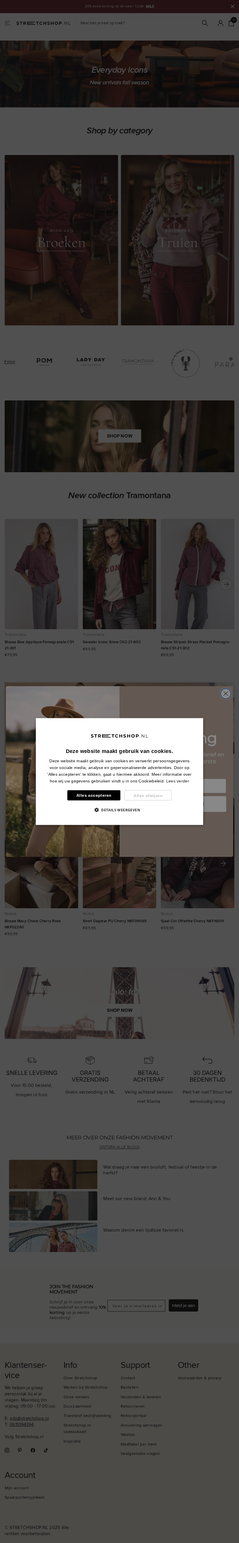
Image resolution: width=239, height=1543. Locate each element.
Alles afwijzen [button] (148, 795)
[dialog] (119, 771)
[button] (119, 809)
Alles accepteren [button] (93, 795)
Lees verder (177, 781)
